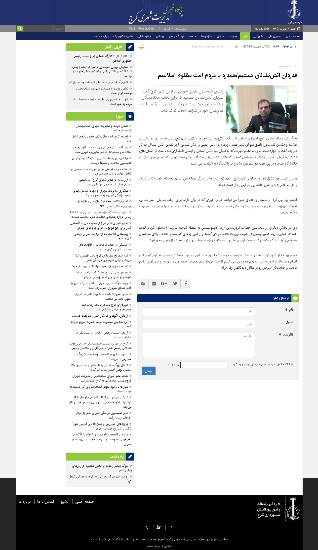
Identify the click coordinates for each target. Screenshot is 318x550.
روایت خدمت (100, 36)
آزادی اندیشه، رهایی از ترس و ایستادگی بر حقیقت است (103, 335)
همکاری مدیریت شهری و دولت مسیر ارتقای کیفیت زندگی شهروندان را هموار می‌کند (102, 193)
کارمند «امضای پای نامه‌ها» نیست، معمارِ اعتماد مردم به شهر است (101, 102)
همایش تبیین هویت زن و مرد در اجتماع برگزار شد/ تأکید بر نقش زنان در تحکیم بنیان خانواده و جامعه (101, 71)
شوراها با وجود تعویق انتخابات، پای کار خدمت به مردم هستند (100, 389)
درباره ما (25, 501)
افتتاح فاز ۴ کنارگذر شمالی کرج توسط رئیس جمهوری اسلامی (103, 58)
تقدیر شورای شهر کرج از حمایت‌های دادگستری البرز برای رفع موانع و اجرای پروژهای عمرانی (100, 225)
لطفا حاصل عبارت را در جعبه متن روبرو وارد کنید (263, 364)
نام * (289, 309)
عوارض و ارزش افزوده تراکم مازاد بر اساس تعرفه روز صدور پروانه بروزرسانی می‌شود (103, 275)
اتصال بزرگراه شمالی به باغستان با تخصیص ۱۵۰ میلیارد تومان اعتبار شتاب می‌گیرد (101, 368)
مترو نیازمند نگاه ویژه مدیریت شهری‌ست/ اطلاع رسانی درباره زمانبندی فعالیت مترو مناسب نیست (100, 215)
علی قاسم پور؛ (287, 66)
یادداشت (117, 456)
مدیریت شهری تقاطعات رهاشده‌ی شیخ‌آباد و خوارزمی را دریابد (102, 357)
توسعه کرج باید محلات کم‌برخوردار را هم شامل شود (101, 139)
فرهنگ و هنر (176, 36)
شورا (244, 36)
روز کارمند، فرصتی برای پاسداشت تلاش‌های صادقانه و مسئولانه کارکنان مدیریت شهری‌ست (102, 150)
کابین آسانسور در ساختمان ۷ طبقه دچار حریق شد (98, 82)
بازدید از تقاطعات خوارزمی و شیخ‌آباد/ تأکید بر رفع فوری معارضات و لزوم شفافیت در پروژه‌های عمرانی (101, 439)
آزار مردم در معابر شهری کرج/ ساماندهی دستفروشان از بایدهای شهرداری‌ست (105, 182)
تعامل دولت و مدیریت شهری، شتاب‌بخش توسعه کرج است (104, 91)
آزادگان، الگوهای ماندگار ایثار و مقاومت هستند (100, 315)
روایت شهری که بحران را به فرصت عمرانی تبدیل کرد (100, 479)
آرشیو (65, 501)
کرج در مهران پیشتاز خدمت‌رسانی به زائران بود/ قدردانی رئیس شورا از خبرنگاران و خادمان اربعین (100, 346)
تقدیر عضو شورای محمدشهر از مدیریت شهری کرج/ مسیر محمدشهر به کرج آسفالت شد (101, 378)
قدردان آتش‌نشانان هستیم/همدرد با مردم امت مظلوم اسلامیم (227, 75)
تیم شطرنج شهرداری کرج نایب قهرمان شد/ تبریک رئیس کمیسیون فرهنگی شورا (103, 258)
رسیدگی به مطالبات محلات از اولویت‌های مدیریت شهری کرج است (105, 247)
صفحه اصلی (293, 36)
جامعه (192, 36)
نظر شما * (286, 334)
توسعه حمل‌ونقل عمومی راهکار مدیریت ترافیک (99, 266)
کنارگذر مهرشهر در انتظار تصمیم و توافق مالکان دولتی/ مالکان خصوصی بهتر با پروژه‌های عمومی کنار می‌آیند (100, 402)
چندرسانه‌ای (144, 36)
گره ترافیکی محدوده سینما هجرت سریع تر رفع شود (101, 324)
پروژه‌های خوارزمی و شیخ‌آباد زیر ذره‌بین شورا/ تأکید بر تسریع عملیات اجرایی (101, 426)
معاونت (233, 36)
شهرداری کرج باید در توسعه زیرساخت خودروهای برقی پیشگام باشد (106, 307)
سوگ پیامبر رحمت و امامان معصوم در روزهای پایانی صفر (102, 468)
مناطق (220, 36)
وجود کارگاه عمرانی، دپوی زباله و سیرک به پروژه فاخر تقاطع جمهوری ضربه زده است (100, 286)
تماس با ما (45, 501)
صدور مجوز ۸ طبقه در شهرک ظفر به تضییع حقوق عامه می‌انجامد (103, 296)
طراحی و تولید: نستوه (159, 546)
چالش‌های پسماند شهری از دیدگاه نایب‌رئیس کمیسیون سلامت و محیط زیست (101, 161)
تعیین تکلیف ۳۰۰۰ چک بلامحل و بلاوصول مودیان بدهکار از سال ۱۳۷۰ (104, 204)
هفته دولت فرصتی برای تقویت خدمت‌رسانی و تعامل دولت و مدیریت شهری (101, 171)
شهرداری (257, 36)
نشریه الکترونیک (123, 36)
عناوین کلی (274, 36)
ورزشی (160, 36)
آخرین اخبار (114, 46)
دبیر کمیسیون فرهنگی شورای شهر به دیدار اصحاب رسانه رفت (103, 415)
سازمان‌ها (206, 36)
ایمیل (289, 322)
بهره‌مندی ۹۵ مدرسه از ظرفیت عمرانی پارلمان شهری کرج (102, 236)
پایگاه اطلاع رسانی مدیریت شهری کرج (168, 12)
